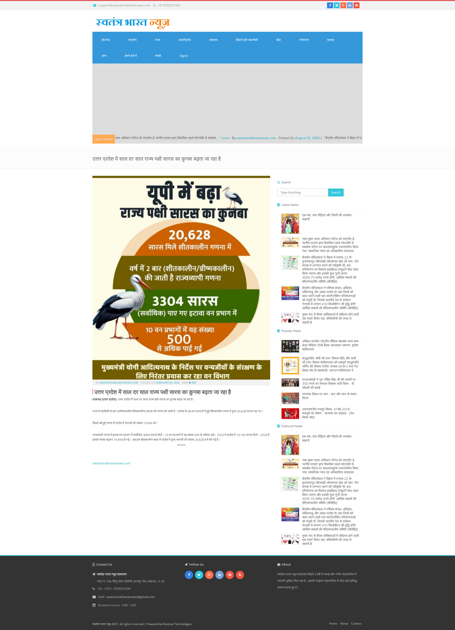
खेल (278, 40)
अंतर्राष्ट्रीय (185, 40)
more (191, 138)
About (344, 623)
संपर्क (158, 56)
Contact (356, 623)
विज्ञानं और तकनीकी (247, 40)
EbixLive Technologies (177, 624)
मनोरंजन (304, 40)
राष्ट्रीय (132, 40)
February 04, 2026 (167, 382)
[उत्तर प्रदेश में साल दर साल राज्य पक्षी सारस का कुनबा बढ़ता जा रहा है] (181, 279)
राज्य (157, 40)
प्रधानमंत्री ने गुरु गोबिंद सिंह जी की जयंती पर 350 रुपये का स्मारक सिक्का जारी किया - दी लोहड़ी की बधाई (329, 383)
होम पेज (106, 40)
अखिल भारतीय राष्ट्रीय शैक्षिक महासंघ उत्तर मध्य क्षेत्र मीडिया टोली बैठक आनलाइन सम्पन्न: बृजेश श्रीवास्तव (330, 345)
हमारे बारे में (131, 56)
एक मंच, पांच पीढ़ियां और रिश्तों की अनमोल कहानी (326, 217)
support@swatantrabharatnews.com (124, 5)
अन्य (104, 56)
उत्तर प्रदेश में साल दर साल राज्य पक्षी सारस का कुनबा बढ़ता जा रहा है (162, 392)
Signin (184, 56)
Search (336, 192)
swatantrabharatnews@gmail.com (130, 597)
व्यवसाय (213, 40)
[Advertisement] (227, 99)
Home (333, 623)
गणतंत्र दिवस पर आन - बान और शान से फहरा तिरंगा (329, 396)
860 (193, 382)
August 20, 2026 (273, 138)
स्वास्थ (330, 40)
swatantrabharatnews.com (222, 138)
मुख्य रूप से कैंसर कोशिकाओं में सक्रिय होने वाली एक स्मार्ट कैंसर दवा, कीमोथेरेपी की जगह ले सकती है (330, 318)
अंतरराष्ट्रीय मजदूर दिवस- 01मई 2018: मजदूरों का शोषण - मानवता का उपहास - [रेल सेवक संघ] (328, 413)
